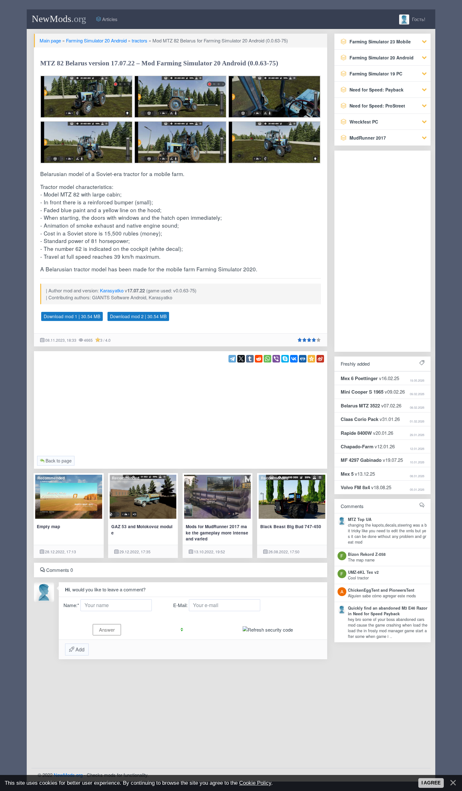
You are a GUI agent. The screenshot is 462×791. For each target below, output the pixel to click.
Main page (50, 40)
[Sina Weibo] (320, 358)
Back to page (58, 460)
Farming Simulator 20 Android (96, 40)
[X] (241, 358)
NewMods (59, 19)
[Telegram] (232, 358)
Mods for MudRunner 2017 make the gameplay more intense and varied (217, 532)
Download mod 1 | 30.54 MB (72, 316)
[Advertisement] (180, 406)
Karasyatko (112, 290)
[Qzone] (311, 358)
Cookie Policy (255, 783)
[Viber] (276, 358)
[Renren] (302, 358)
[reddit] (258, 358)
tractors (139, 40)
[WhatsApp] (267, 358)
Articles (109, 19)
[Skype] (285, 358)
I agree (431, 782)
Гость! (418, 19)
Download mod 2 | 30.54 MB (138, 316)
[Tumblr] (250, 358)
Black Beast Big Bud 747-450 (290, 526)
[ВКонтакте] (294, 358)
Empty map (48, 526)
